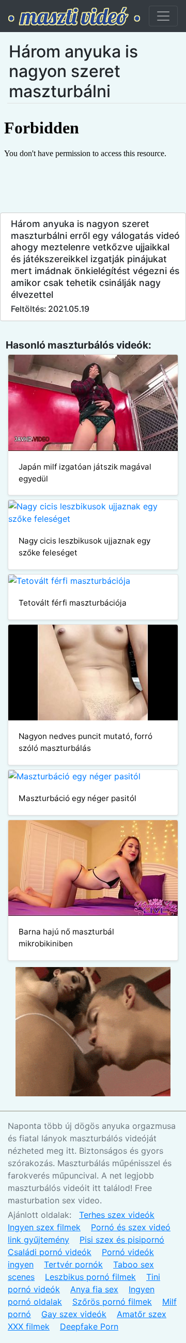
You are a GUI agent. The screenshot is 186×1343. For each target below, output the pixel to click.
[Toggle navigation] (163, 16)
